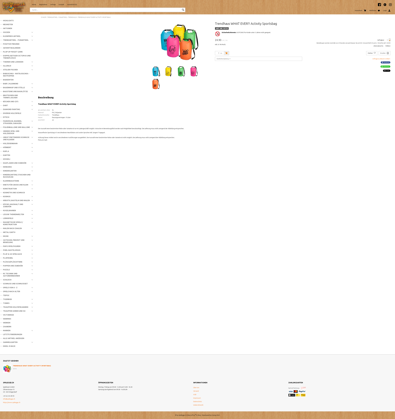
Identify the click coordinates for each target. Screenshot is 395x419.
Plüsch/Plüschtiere (12, 262)
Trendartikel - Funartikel (16, 40)
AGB (194, 394)
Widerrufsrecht (198, 405)
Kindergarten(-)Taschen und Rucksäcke (17, 176)
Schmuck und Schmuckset (15, 284)
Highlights (8, 20)
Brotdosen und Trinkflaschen (10, 96)
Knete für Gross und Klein (15, 185)
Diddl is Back (9, 346)
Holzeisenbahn (10, 143)
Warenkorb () (72, 4)
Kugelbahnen (9, 210)
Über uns (196, 387)
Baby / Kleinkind (10, 84)
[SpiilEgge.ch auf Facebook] (378, 5)
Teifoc (6, 295)
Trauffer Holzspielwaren (15, 307)
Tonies (6, 303)
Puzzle (6, 270)
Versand (196, 391)
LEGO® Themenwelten (13, 214)
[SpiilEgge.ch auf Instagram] (389, 5)
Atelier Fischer (10, 70)
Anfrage (53, 4)
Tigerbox (7, 299)
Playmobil (8, 258)
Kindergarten (9, 171)
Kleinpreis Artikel (12, 36)
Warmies (7, 319)
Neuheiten (8, 24)
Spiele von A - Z (10, 287)
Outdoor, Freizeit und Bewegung (13, 241)
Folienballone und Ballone (16, 127)
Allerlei (7, 66)
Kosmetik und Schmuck (14, 193)
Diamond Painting (11, 109)
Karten (6, 155)
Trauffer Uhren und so (14, 311)
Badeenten (8, 80)
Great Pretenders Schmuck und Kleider (16, 138)
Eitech (6, 117)
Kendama (7, 167)
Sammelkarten (10, 342)
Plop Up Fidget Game (13, 52)
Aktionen (7, 28)
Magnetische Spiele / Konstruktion (13, 223)
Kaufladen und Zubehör (14, 163)
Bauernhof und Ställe (14, 87)
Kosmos (6, 196)
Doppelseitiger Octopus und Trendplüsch (17, 57)
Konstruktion (10, 189)
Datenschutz (197, 401)
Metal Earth (9, 232)
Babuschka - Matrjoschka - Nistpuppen (16, 75)
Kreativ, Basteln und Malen (16, 200)
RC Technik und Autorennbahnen (11, 275)
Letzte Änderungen (12, 334)
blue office (192, 415)
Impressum (197, 398)
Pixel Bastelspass (11, 250)
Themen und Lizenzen (13, 62)
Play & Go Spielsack (12, 254)
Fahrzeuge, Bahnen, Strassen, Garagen (12, 122)
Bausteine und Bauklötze (15, 91)
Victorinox (8, 315)
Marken (6, 330)
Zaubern (7, 327)
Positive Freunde (11, 44)
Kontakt (61, 4)
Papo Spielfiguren (11, 246)
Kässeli (6, 159)
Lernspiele (8, 218)
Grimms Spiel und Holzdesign (11, 132)
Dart (5, 105)
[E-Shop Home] (16, 4)
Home (34, 4)
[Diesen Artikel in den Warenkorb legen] (226, 53)
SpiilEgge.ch (183, 415)
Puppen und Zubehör (13, 266)
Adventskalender (11, 48)
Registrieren (43, 4)
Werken (6, 323)
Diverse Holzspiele (12, 113)
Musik (6, 236)
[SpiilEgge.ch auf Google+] (383, 5)
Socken (6, 32)
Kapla (6, 151)
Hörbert (7, 147)
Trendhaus (72, 17)
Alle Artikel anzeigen (13, 338)
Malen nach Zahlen (12, 228)
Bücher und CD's (10, 101)
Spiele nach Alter (11, 291)
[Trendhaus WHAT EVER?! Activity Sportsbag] (7, 368)
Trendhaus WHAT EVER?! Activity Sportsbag (94, 17)
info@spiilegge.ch (9, 399)
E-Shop (43, 17)
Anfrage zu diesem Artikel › (381, 59)
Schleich (7, 280)
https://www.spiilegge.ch (11, 402)
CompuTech (216, 415)
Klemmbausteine (11, 181)
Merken (370, 53)
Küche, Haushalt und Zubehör (13, 205)
